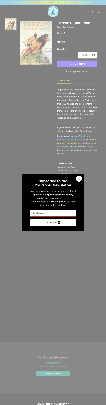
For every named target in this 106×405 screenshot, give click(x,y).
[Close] (79, 179)
